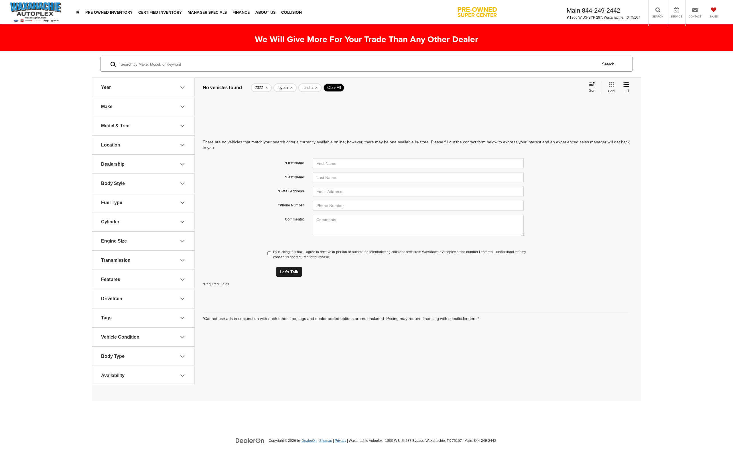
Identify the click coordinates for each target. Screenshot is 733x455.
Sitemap (325, 441)
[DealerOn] (250, 440)
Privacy (340, 441)
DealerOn (309, 441)
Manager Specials (207, 12)
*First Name (294, 163)
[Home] (77, 12)
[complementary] (716, 438)
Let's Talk (289, 272)
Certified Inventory (160, 12)
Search (608, 64)
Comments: (294, 219)
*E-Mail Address (291, 191)
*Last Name (294, 177)
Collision (291, 12)
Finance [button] (241, 12)
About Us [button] (265, 12)
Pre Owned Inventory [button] (109, 12)
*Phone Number (291, 205)
